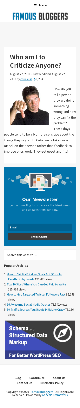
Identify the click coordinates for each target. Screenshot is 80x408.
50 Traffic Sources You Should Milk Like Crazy (36, 309)
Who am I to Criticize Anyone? (36, 61)
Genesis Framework (55, 395)
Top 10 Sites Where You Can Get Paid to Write (36, 284)
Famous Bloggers (40, 16)
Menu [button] (43, 5)
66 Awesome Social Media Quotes (28, 304)
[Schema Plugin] (40, 358)
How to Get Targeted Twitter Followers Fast (36, 294)
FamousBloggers (42, 392)
